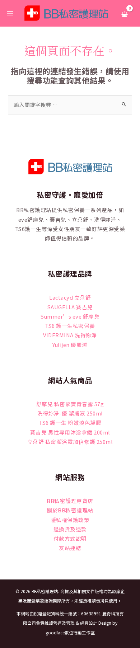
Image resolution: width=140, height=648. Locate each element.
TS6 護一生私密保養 (70, 325)
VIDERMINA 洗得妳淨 (70, 335)
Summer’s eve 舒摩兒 (70, 316)
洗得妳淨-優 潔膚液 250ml (70, 413)
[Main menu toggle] (10, 13)
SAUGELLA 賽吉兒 (70, 307)
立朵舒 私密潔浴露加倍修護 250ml (70, 441)
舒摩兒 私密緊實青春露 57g (70, 404)
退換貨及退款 (70, 529)
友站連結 (70, 547)
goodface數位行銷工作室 (70, 632)
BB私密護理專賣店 (70, 500)
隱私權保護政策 (70, 519)
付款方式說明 (70, 538)
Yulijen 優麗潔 (70, 344)
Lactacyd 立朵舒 (70, 297)
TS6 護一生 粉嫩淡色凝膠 (70, 422)
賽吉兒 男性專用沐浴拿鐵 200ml (70, 432)
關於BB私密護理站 (70, 510)
